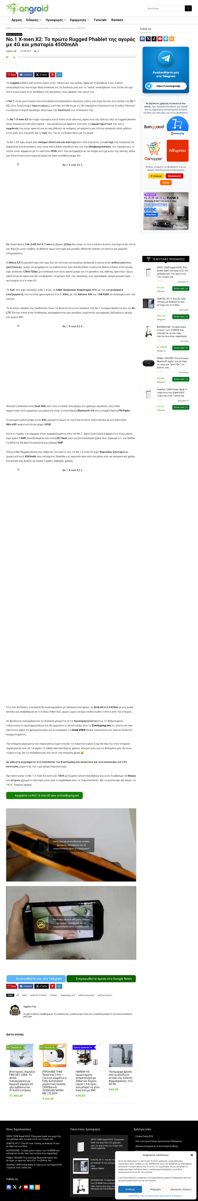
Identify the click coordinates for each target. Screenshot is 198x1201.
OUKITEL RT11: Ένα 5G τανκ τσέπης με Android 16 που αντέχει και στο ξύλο (171, 301)
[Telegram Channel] (166, 58)
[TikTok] (154, 38)
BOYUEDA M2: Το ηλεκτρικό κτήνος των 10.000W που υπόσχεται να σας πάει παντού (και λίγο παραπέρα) (107, 1183)
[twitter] (148, 38)
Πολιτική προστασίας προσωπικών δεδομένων (161, 1196)
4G (17, 995)
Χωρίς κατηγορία (14, 34)
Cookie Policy (133, 1196)
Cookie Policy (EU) (144, 1136)
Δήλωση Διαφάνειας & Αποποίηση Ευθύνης (157, 1146)
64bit (24, 995)
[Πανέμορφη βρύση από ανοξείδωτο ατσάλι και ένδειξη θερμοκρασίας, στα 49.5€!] (121, 1055)
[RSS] (171, 38)
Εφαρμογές (78, 20)
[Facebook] (142, 38)
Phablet (53, 995)
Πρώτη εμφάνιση (98, 1148)
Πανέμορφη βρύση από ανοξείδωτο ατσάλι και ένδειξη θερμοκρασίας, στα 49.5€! (120, 1078)
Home (8, 28)
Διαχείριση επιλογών (181, 1189)
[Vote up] (14, 57)
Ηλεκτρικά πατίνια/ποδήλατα (103, 1189)
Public (166, 182)
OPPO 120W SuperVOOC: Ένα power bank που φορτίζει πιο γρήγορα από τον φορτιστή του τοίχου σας (107, 1142)
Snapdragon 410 (67, 995)
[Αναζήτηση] (188, 8)
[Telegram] (165, 38)
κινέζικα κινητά (105, 995)
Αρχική (17, 20)
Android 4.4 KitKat (38, 995)
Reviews (117, 20)
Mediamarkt (174, 176)
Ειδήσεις (32, 20)
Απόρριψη (155, 1189)
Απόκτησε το (181, 288)
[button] (191, 1155)
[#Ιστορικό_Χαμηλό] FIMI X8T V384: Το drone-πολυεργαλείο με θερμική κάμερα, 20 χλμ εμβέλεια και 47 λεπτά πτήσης (21, 1081)
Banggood (161, 319)
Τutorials (100, 20)
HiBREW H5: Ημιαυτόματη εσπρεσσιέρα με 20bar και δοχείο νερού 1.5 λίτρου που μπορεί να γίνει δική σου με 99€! (88, 1081)
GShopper (161, 291)
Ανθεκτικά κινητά (86, 995)
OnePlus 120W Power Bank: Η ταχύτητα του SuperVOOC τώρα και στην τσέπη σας (172, 392)
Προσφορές (54, 20)
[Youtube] (159, 38)
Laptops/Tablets (97, 1168)
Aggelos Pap (11, 51)
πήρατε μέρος (40, 105)
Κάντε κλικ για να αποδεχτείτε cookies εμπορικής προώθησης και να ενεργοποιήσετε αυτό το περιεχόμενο (71, 845)
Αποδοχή (130, 1189)
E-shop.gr (156, 176)
